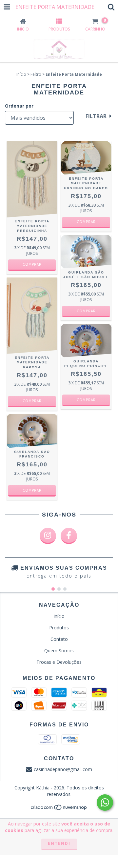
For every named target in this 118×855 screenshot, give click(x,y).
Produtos (59, 627)
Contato (59, 639)
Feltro (35, 74)
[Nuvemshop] (59, 809)
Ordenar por (19, 106)
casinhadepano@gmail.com (63, 769)
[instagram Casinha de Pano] (48, 536)
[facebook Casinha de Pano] (69, 536)
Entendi (59, 843)
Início (21, 74)
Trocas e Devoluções (59, 662)
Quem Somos (59, 650)
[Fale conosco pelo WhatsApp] (105, 802)
